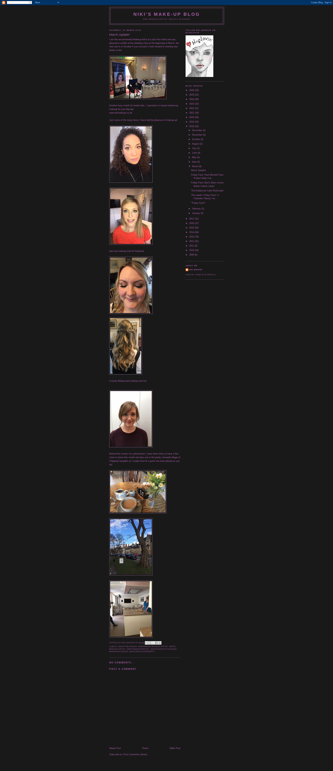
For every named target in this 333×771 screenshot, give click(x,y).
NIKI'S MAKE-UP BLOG (166, 14)
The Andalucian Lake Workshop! (207, 190)
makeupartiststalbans (164, 649)
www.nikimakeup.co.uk (120, 112)
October (196, 139)
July (194, 148)
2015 (192, 227)
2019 (192, 121)
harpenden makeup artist (153, 646)
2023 (192, 103)
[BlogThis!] (150, 643)
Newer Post (115, 748)
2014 (192, 232)
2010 (192, 250)
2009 (192, 254)
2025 (192, 94)
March (195, 166)
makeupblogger (118, 651)
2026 (192, 90)
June (195, 152)
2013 (192, 236)
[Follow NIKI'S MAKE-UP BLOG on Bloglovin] (199, 76)
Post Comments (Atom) (135, 754)
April (194, 162)
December (197, 130)
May (194, 157)
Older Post (175, 748)
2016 (192, 223)
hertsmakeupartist (138, 649)
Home (145, 748)
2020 (192, 117)
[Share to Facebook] (156, 643)
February (197, 208)
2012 (192, 241)
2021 (192, 112)
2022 (192, 108)
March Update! (198, 170)
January (196, 213)
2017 (192, 218)
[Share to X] (153, 643)
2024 (192, 99)
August (196, 143)
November (197, 134)
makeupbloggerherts (142, 651)
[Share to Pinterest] (159, 643)
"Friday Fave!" (198, 203)
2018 (192, 126)
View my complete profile (201, 275)
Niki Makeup (195, 270)
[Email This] (146, 643)
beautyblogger (128, 646)
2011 (192, 245)
